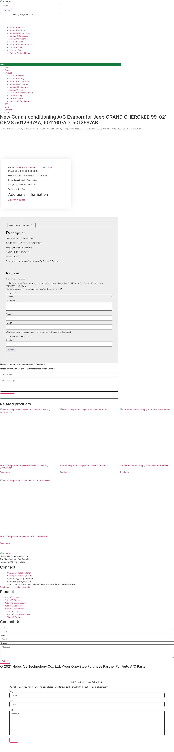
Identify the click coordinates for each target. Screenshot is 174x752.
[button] (60, 64)
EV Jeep (48, 167)
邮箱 (11, 701)
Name (9, 314)
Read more (5, 472)
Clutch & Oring (15, 47)
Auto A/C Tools (16, 41)
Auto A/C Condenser (18, 36)
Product (8, 24)
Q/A (6, 104)
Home (7, 67)
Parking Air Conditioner (19, 53)
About (7, 70)
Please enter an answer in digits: (18, 336)
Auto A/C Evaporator (18, 39)
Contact (8, 61)
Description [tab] (14, 225)
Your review (11, 300)
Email (9, 323)
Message (4, 643)
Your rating (11, 293)
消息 (11, 710)
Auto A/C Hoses (16, 27)
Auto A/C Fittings (17, 30)
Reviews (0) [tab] (28, 225)
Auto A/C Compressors (19, 33)
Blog (7, 107)
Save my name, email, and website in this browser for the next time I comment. (39, 332)
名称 (11, 692)
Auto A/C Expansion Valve (21, 44)
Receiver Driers (16, 50)
